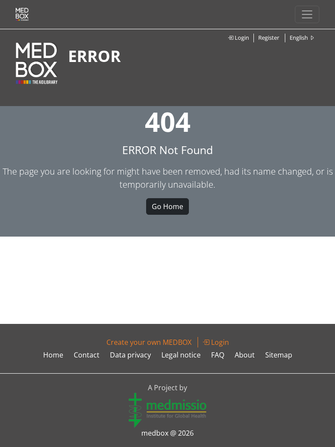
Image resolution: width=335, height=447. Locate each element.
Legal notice (181, 355)
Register (268, 37)
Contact (86, 355)
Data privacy (130, 355)
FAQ (217, 355)
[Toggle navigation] (307, 14)
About (245, 355)
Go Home (167, 206)
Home (53, 355)
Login (241, 37)
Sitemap (278, 355)
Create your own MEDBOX (148, 342)
